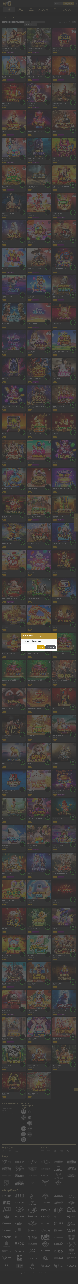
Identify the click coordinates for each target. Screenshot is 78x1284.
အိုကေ (41, 647)
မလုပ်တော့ (51, 647)
